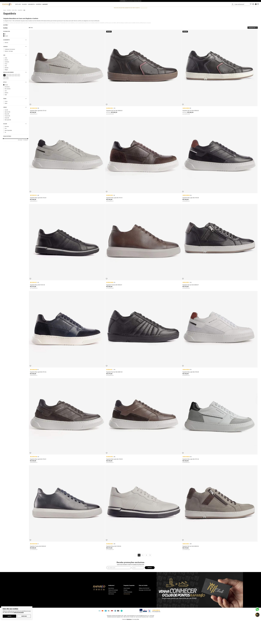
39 (13, 75)
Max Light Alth (8, 119)
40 (15, 75)
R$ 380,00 (25, 140)
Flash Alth (7, 117)
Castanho (7, 61)
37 (7, 75)
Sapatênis (20, 10)
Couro (6, 101)
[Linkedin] (104, 589)
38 (10, 75)
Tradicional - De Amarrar (10, 49)
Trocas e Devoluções (128, 592)
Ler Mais (5, 24)
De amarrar (7, 86)
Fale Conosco (111, 593)
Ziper (6, 94)
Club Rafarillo (127, 593)
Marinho (6, 67)
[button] (15, 31)
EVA (6, 128)
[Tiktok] (101, 589)
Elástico (6, 92)
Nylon (6, 103)
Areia (6, 57)
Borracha (7, 126)
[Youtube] (99, 589)
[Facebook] (94, 589)
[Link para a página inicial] (4, 10)
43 (4, 78)
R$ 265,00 (20, 140)
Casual (6, 35)
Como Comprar (127, 588)
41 (5, 34)
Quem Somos (111, 588)
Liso (6, 90)
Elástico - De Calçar (9, 51)
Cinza (6, 63)
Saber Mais (24, 616)
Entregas (125, 590)
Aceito (9, 616)
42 (18, 75)
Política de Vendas (112, 592)
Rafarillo (9, 10)
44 (7, 78)
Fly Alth (6, 110)
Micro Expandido (8, 130)
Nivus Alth (7, 113)
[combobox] (241, 4)
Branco (6, 59)
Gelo (6, 65)
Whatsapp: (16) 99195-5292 (145, 590)
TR (5, 132)
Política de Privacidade (113, 590)
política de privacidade (19, 612)
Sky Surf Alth (7, 111)
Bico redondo (7, 88)
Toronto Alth (7, 115)
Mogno (6, 69)
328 (24, 10)
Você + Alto (14, 10)
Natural (6, 42)
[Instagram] (96, 589)
